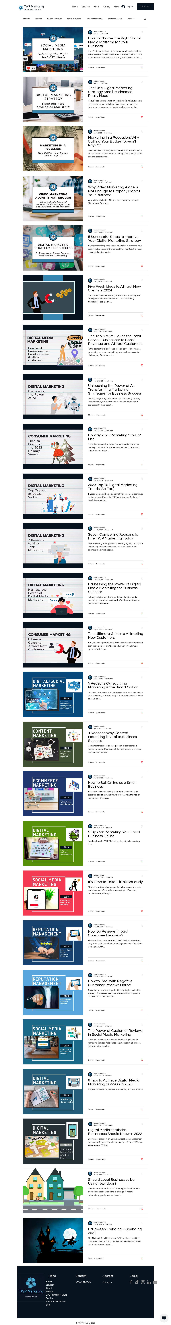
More (129, 19)
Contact (50, 1298)
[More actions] (143, 32)
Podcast (38, 19)
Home (49, 1281)
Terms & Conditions (55, 1301)
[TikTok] (137, 1282)
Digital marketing (74, 19)
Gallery (49, 1291)
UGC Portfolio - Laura (55, 1294)
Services (50, 1284)
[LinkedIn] (149, 1282)
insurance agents (115, 19)
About (49, 1288)
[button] (145, 19)
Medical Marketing (54, 19)
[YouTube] (155, 1282)
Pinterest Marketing (94, 19)
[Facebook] (131, 1282)
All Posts (26, 19)
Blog (48, 1304)
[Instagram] (143, 1282)
